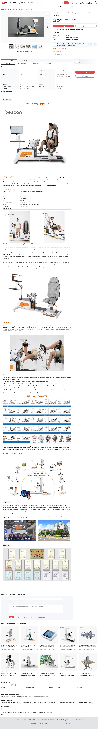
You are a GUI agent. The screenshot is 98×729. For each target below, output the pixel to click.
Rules (96, 6)
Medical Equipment (16, 9)
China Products (23, 719)
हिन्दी (67, 720)
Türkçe (75, 720)
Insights (82, 719)
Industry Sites (57, 719)
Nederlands (51, 720)
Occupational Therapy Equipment (85, 702)
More (2, 714)
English (18, 720)
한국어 (60, 720)
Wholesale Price (51, 719)
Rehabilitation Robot (29, 687)
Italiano (42, 720)
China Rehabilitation (17, 712)
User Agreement (56, 723)
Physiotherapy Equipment (54, 687)
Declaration (63, 723)
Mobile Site (78, 719)
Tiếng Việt (79, 720)
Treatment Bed (28, 690)
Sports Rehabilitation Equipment (50, 702)
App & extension (80, 6)
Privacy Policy (68, 723)
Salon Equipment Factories (7, 709)
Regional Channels (64, 719)
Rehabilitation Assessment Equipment (67, 702)
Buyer (66, 6)
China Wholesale (44, 719)
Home (2, 9)
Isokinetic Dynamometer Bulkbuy (45, 712)
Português (27, 720)
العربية (56, 720)
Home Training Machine (79, 709)
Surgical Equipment (27, 702)
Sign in (95, 3)
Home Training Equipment (66, 709)
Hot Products (16, 719)
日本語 (63, 720)
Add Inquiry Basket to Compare (26, 51)
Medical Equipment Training (30, 712)
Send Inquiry (63, 26)
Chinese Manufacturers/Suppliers (33, 719)
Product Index (72, 719)
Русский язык (37, 720)
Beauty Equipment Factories (37, 709)
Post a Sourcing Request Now (38, 617)
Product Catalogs (20, 685)
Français (31, 720)
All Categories (6, 6)
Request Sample (79, 29)
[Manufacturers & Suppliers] (8, 2)
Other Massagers (37, 702)
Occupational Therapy (5, 690)
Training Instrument (6, 712)
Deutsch (46, 720)
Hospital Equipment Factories (22, 709)
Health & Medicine (8, 9)
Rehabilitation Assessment (78, 687)
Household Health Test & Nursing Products (11, 702)
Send (11, 617)
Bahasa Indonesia (86, 720)
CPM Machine (52, 690)
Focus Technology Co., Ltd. (40, 723)
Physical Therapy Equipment (26, 9)
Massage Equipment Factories (52, 709)
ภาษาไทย (70, 720)
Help (73, 6)
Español (22, 720)
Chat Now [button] (87, 26)
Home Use (3, 687)
